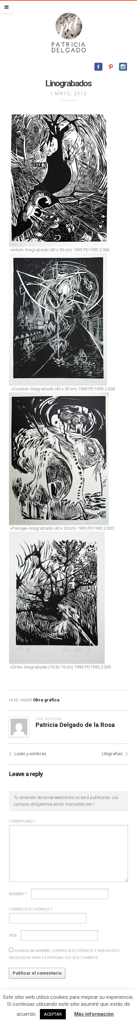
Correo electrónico (30, 909)
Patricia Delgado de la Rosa (75, 725)
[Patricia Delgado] (68, 32)
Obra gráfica (46, 699)
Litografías (112, 753)
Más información (94, 1014)
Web (12, 935)
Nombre (18, 894)
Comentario (22, 821)
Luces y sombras (30, 753)
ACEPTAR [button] (53, 1014)
